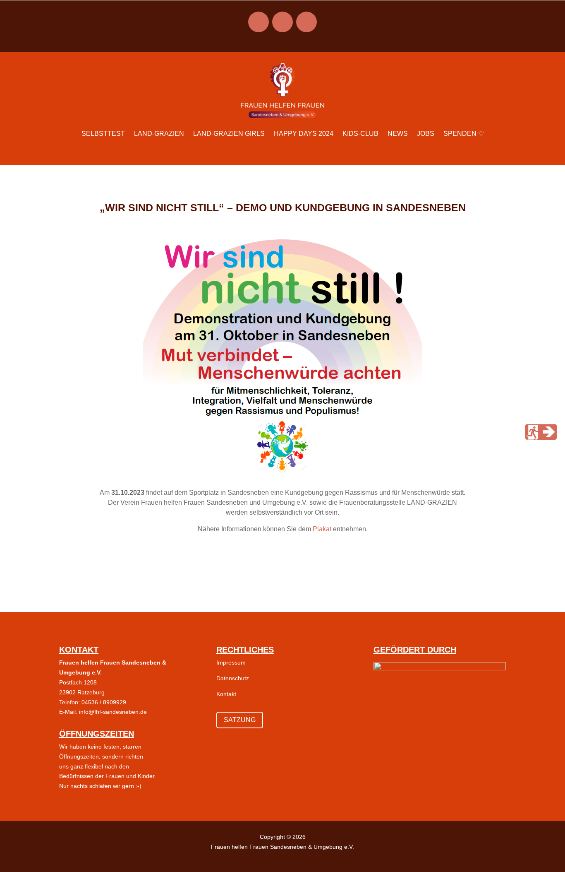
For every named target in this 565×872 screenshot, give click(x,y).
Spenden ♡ (463, 133)
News (398, 133)
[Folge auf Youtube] (306, 22)
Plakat (322, 528)
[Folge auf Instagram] (258, 22)
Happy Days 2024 (303, 133)
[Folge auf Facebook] (282, 22)
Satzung (240, 719)
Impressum (231, 662)
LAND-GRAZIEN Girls (229, 133)
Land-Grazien (159, 133)
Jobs (425, 133)
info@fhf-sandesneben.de (113, 711)
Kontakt (226, 694)
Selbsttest (103, 133)
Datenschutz (232, 678)
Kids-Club (360, 133)
